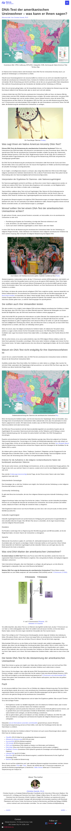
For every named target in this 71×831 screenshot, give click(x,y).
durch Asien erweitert (8, 295)
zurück (7, 810)
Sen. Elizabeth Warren (62, 443)
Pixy (57, 415)
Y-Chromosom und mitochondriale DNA (54, 675)
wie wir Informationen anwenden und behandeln (23, 723)
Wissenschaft (6, 17)
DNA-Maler (9, 747)
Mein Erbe (9, 755)
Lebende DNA (10, 753)
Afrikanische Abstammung (14, 739)
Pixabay (43, 140)
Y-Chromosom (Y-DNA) (59, 572)
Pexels (58, 276)
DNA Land (9, 745)
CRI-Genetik (9, 743)
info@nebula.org (8, 827)
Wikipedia (41, 621)
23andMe (9, 737)
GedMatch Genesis (12, 749)
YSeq (24, 765)
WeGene (8, 759)
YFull (17, 765)
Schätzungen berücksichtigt (18, 474)
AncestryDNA (10, 741)
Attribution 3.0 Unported (35, 623)
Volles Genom (38, 767)
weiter (64, 810)
